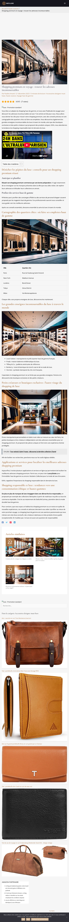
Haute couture (11, 96)
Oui (23, 919)
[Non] (67, 917)
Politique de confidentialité (40, 919)
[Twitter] (7, 522)
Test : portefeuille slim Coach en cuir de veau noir (17, 786)
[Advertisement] (34, 26)
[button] (11, 107)
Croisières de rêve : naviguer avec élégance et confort (19, 559)
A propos (52, 911)
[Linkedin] (14, 522)
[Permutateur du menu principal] (65, 3)
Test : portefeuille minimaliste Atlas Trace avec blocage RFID (20, 671)
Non (28, 919)
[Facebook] (3, 522)
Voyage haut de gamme (25, 96)
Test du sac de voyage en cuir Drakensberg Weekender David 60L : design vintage (27, 843)
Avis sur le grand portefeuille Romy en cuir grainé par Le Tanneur (22, 744)
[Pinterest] (11, 522)
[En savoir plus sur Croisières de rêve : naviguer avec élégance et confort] (19, 547)
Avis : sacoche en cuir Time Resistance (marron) (16, 618)
